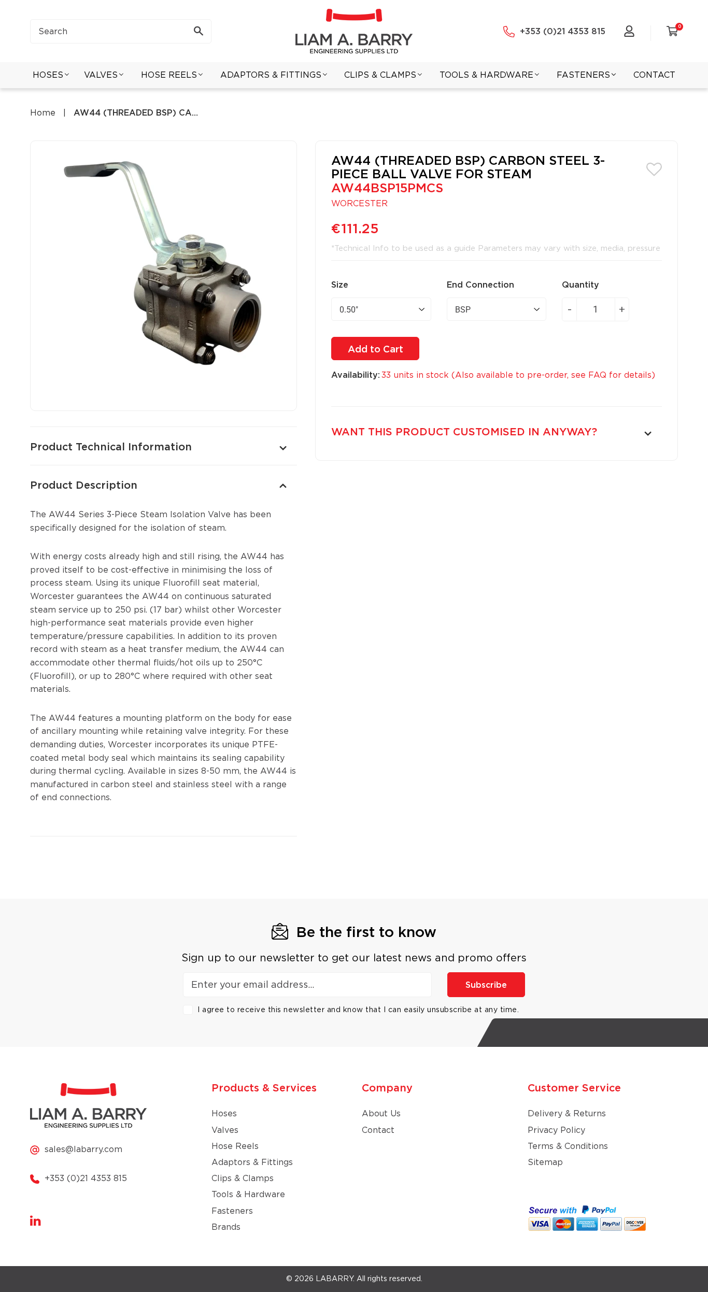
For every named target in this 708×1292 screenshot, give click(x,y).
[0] (672, 33)
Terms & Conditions (568, 1146)
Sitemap (545, 1162)
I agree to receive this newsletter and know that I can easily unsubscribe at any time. (358, 1010)
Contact (378, 1130)
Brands (225, 1227)
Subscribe (486, 985)
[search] (120, 31)
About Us (381, 1114)
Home (42, 113)
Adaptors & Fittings (252, 1162)
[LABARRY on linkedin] (35, 1221)
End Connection (480, 285)
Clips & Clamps (242, 1178)
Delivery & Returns (567, 1114)
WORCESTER (359, 204)
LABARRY (334, 1279)
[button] (654, 168)
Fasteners (232, 1211)
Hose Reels (235, 1146)
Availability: (355, 375)
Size (339, 285)
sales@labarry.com (83, 1149)
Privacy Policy (556, 1130)
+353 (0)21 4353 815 (562, 31)
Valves (224, 1130)
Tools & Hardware (248, 1194)
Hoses (224, 1114)
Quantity (580, 285)
